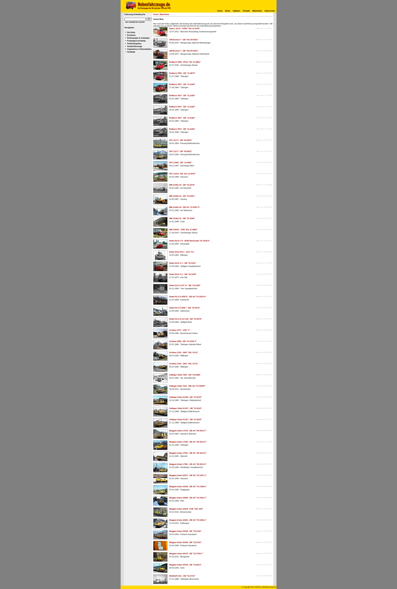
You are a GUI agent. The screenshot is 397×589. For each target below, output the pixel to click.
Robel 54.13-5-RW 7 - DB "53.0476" (184, 308)
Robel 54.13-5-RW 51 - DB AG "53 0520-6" (187, 297)
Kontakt (246, 11)
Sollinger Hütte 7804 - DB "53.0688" (185, 375)
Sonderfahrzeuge (134, 46)
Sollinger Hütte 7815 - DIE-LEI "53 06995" (187, 386)
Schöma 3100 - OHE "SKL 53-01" (183, 352)
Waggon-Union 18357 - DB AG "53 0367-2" (188, 475)
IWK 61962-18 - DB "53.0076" (182, 185)
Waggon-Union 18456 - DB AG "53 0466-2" (188, 520)
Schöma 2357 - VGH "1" (179, 330)
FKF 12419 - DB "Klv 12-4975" (182, 174)
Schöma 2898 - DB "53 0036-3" (183, 341)
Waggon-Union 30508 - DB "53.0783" (185, 531)
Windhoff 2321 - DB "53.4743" (182, 576)
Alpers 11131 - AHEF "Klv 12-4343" (184, 28)
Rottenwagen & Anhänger (138, 38)
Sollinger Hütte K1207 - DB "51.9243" (185, 408)
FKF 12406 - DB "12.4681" (180, 163)
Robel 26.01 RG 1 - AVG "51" (181, 252)
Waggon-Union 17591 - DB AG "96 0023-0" (188, 453)
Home (220, 11)
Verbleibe (131, 52)
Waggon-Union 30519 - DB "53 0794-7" (186, 554)
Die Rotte (131, 32)
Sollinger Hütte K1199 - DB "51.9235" (185, 397)
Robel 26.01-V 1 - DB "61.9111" (182, 263)
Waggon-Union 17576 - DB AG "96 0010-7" (188, 431)
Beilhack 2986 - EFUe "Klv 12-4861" (185, 62)
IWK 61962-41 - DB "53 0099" (182, 218)
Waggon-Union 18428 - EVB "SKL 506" (186, 509)
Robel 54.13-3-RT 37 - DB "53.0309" (185, 285)
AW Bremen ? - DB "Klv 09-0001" (183, 40)
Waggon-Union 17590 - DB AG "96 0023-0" (188, 442)
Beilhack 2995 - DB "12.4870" (182, 73)
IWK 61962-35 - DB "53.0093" (182, 196)
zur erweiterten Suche (135, 22)
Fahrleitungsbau (134, 44)
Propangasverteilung (136, 41)
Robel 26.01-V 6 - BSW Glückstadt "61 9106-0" (189, 241)
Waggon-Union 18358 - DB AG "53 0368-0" (188, 487)
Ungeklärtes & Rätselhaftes (139, 49)
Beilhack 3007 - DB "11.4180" (182, 84)
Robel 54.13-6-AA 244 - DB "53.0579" (185, 319)
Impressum (270, 11)
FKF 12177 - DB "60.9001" (180, 140)
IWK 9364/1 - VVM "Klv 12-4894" (183, 230)
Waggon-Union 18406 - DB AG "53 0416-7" (188, 498)
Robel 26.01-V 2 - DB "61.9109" (183, 274)
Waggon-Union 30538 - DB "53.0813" (185, 565)
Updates (236, 11)
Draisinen (131, 35)
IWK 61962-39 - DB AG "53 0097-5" (184, 207)
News (227, 11)
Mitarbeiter (257, 11)
